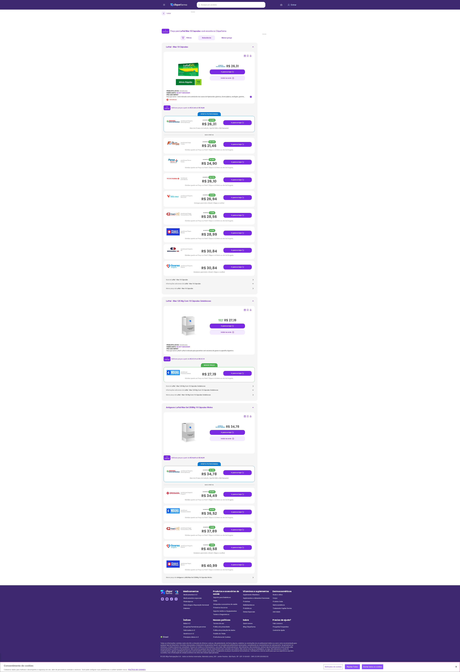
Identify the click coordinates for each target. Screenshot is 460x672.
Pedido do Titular (219, 634)
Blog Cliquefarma (249, 627)
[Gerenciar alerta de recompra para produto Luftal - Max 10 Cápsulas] (245, 56)
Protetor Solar (278, 601)
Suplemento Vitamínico (251, 595)
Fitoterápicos (188, 601)
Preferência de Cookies (222, 637)
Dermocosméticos (282, 591)
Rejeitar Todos (352, 667)
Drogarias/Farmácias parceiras (194, 627)
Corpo (275, 598)
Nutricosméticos (279, 605)
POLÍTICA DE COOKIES (137, 669)
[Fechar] (456, 666)
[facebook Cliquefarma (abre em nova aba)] (162, 599)
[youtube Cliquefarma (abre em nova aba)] (167, 599)
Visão (215, 601)
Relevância (206, 38)
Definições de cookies (333, 667)
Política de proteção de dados (224, 630)
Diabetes (186, 608)
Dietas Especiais (249, 612)
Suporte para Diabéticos (222, 597)
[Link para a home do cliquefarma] (183, 5)
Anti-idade (276, 612)
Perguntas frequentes (281, 627)
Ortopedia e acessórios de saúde (225, 604)
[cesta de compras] (281, 4)
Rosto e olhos (278, 595)
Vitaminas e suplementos (256, 591)
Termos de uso (218, 623)
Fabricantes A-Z (189, 630)
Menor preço (227, 38)
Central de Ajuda (279, 630)
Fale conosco (278, 623)
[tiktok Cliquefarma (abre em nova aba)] (171, 599)
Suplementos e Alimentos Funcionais (256, 598)
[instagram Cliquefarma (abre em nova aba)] (176, 599)
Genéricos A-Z (188, 634)
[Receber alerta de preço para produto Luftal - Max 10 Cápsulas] (250, 56)
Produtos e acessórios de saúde (226, 592)
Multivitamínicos (248, 605)
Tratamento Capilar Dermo (282, 608)
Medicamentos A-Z (190, 595)
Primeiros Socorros (220, 608)
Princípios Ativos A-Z (191, 637)
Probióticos (247, 608)
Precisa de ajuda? (282, 620)
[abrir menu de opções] (164, 4)
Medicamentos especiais (192, 598)
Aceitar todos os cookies (372, 667)
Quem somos (248, 623)
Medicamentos (191, 591)
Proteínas (246, 601)
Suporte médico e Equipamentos (225, 611)
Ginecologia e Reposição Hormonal (196, 605)
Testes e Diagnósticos (221, 614)
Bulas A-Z (186, 623)
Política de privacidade (221, 627)
